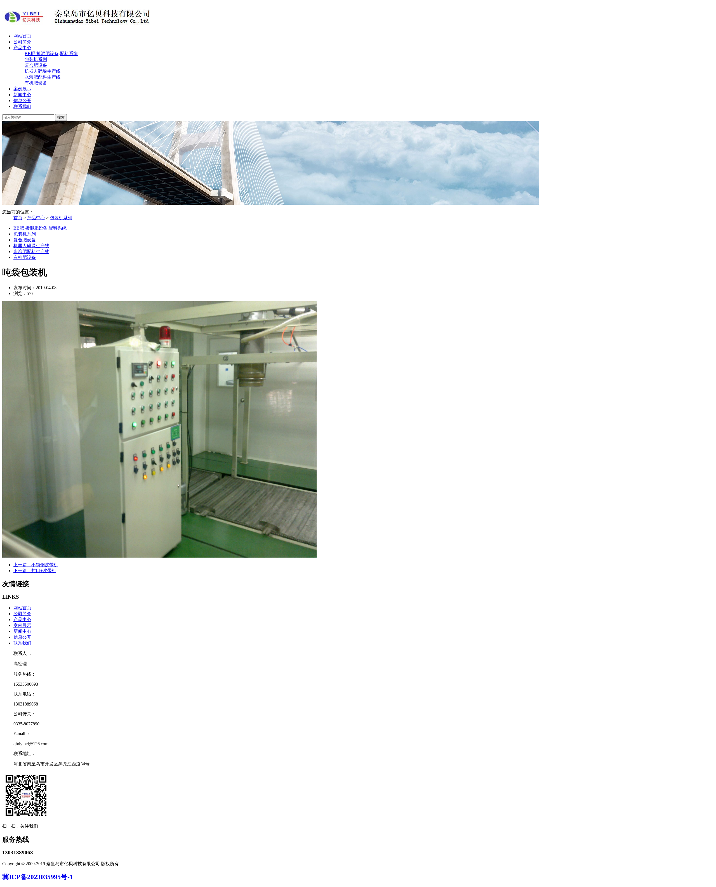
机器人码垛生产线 (42, 71)
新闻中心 (22, 94)
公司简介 (22, 41)
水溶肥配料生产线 (42, 77)
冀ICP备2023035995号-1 (37, 877)
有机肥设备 (36, 83)
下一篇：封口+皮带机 (34, 570)
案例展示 (22, 88)
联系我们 (22, 106)
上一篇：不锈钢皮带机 (35, 564)
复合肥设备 (36, 65)
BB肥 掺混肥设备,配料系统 (51, 53)
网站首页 (22, 36)
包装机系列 (36, 59)
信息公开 (22, 100)
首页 (17, 217)
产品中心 (22, 47)
